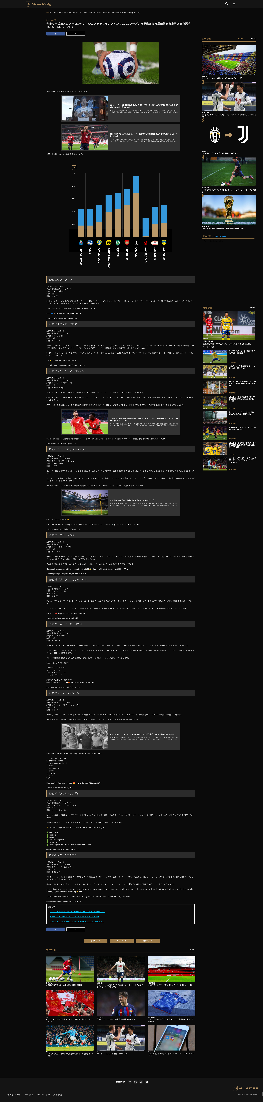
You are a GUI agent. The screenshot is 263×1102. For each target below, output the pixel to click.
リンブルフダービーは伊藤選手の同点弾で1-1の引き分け (242, 352)
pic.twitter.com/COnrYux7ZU (88, 783)
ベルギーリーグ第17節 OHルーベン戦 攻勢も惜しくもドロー (242, 367)
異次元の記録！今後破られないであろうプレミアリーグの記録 (74, 916)
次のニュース (147, 941)
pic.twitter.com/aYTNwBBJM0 (78, 844)
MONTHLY (253, 39)
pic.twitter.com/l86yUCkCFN (68, 313)
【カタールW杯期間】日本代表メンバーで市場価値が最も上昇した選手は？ (171, 1020)
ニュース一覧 (121, 941)
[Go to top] (260, 1094)
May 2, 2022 (76, 529)
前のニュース (95, 941)
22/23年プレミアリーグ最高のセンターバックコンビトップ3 (170, 985)
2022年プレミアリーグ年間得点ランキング (112, 1053)
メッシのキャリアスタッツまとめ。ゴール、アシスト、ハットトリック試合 (229, 191)
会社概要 (59, 1095)
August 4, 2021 (71, 443)
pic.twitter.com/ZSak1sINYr (83, 682)
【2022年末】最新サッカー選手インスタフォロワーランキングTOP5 (171, 1054)
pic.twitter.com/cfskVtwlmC (119, 896)
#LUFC (82, 891)
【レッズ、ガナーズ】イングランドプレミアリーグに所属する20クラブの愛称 (229, 115)
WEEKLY (240, 39)
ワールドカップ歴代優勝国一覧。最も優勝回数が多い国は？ (224, 228)
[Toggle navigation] (234, 3)
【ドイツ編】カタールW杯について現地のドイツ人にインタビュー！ (77, 921)
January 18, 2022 (79, 365)
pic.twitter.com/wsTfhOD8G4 (154, 438)
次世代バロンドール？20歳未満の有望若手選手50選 (116, 1019)
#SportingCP (97, 569)
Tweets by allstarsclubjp (213, 241)
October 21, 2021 (80, 574)
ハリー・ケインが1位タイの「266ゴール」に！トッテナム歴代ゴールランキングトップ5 (120, 986)
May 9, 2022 (74, 618)
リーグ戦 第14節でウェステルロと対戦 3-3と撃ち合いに (242, 428)
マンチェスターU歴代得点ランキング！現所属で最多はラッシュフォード (69, 1020)
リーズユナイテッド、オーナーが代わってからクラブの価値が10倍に (77, 911)
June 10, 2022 (74, 849)
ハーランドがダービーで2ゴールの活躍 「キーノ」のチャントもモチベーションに (242, 460)
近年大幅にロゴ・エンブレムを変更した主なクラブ (220, 153)
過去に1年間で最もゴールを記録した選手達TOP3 (64, 985)
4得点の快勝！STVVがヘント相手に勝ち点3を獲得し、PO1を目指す (228, 345)
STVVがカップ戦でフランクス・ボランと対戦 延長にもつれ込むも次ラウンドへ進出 (242, 445)
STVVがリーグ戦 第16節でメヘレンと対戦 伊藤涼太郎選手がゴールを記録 (243, 383)
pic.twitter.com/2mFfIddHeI (64, 360)
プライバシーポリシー (44, 1095)
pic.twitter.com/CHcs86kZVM (126, 524)
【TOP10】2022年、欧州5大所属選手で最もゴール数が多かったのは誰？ (69, 1054)
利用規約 (10, 1095)
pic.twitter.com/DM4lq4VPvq (115, 569)
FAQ (18, 1095)
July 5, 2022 (78, 901)
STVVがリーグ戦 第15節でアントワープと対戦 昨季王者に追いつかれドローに (243, 399)
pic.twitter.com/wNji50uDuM (72, 613)
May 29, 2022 (68, 787)
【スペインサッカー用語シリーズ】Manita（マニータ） (222, 78)
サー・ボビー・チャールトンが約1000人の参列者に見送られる (241, 413)
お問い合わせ (28, 1095)
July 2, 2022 (73, 318)
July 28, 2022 (75, 687)
